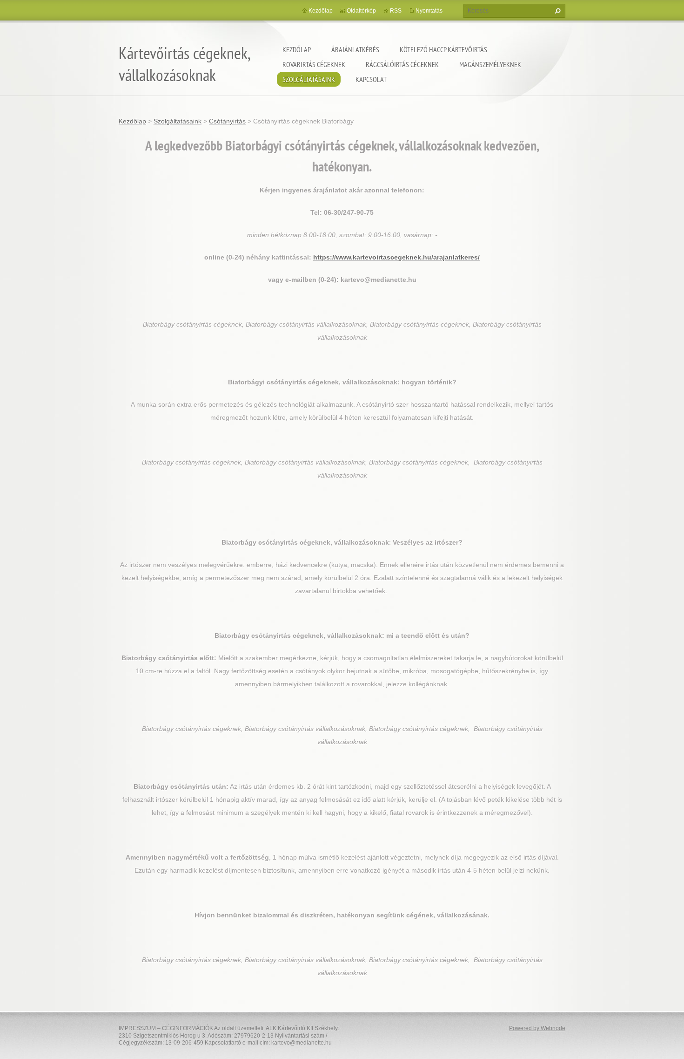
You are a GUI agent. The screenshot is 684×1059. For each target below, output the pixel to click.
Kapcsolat (371, 79)
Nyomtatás (429, 10)
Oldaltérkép (361, 10)
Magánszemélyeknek (490, 64)
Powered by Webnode (537, 1028)
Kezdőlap (296, 49)
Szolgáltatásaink (308, 79)
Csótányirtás (227, 121)
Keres (556, 11)
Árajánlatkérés (355, 49)
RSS (396, 10)
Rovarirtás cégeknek (313, 64)
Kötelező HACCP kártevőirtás (443, 49)
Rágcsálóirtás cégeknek (402, 64)
